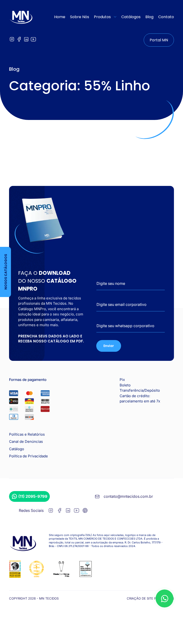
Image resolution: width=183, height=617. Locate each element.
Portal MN (159, 40)
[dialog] (164, 598)
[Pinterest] (85, 511)
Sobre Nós (79, 17)
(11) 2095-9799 (32, 496)
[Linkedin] (26, 40)
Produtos (102, 17)
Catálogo (16, 449)
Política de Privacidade (28, 456)
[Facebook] (19, 40)
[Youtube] (33, 40)
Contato (166, 17)
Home (59, 17)
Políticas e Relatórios (27, 434)
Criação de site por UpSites (150, 598)
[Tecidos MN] (21, 17)
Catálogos (131, 17)
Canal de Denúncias (26, 441)
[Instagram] (12, 40)
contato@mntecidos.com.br (128, 496)
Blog (149, 17)
